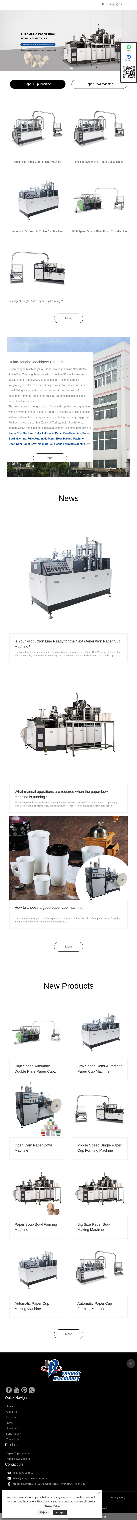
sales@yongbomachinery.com (30, 1478)
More (68, 318)
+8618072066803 (23, 1472)
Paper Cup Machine (37, 84)
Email (103, 1516)
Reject (43, 1512)
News (9, 1422)
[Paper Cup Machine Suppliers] (68, 40)
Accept (59, 1512)
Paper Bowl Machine (99, 84)
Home (9, 1406)
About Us (11, 1411)
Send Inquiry (13, 1433)
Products (11, 1417)
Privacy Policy (51, 1505)
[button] (64, 68)
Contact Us (12, 1439)
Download (12, 1428)
